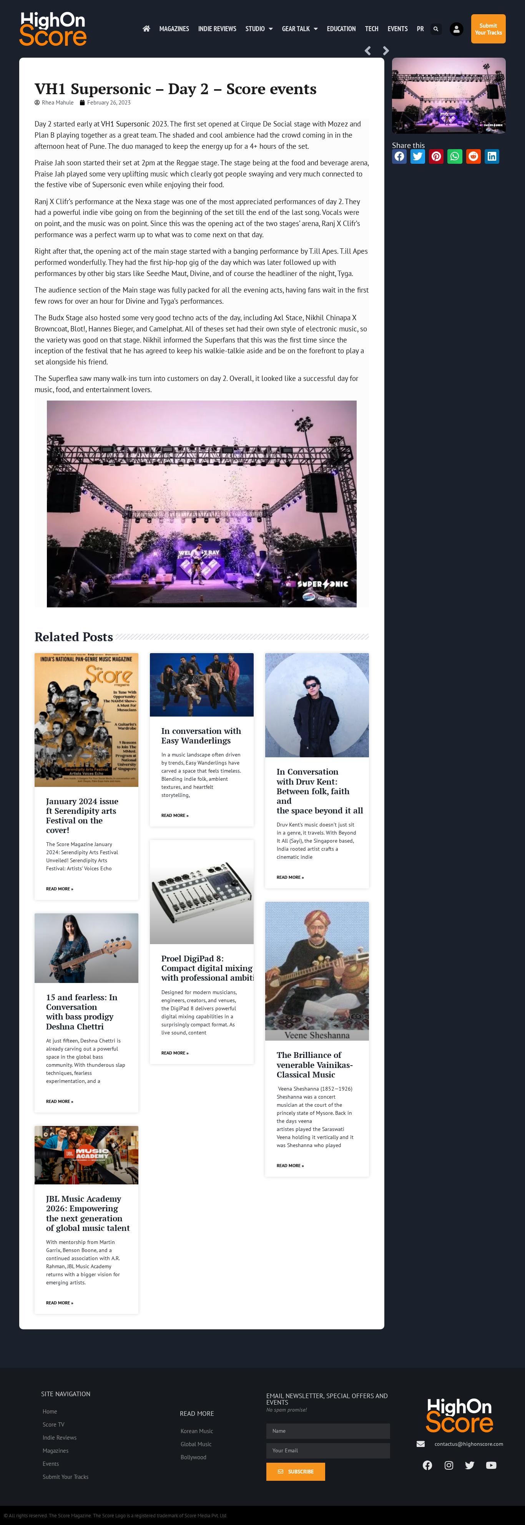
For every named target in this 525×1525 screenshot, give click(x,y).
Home (50, 1411)
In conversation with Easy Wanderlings (201, 735)
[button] (436, 29)
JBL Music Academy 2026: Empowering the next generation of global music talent (88, 1213)
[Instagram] (449, 1465)
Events (398, 28)
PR (420, 28)
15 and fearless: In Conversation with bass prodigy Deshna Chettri (82, 1012)
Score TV (54, 1424)
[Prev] (370, 51)
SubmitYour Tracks (488, 29)
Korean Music (197, 1431)
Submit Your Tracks (65, 1476)
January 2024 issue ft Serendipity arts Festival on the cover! (82, 816)
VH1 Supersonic (125, 123)
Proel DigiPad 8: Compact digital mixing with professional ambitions (215, 968)
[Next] (383, 51)
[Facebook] (427, 1465)
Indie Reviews (217, 28)
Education (341, 28)
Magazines (174, 28)
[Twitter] (470, 1465)
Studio (255, 28)
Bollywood (193, 1457)
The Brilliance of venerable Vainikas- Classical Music (315, 1064)
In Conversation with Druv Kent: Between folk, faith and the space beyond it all (320, 791)
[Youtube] (491, 1465)
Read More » (59, 888)
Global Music (196, 1444)
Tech (372, 28)
